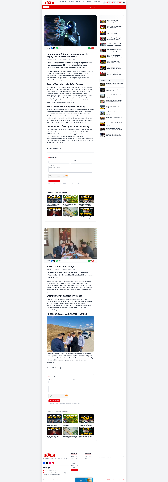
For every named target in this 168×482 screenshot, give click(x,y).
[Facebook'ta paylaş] (52, 48)
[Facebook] (44, 463)
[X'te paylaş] (54, 48)
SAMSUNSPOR (71, 1)
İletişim (86, 458)
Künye (86, 460)
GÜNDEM (78, 1)
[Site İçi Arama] (104, 2)
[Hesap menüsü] (124, 2)
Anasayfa (46, 13)
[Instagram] (50, 463)
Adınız (50, 160)
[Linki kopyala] (59, 48)
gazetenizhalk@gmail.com (51, 470)
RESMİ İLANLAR (96, 1)
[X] (47, 463)
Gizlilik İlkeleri (88, 456)
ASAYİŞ (83, 1)
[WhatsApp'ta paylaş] (57, 48)
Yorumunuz (51, 165)
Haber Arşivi (73, 467)
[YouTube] (53, 463)
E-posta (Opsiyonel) (75, 160)
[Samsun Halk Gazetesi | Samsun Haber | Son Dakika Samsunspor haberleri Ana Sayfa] (49, 2)
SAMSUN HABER (62, 1)
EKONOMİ (89, 1)
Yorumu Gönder (55, 181)
